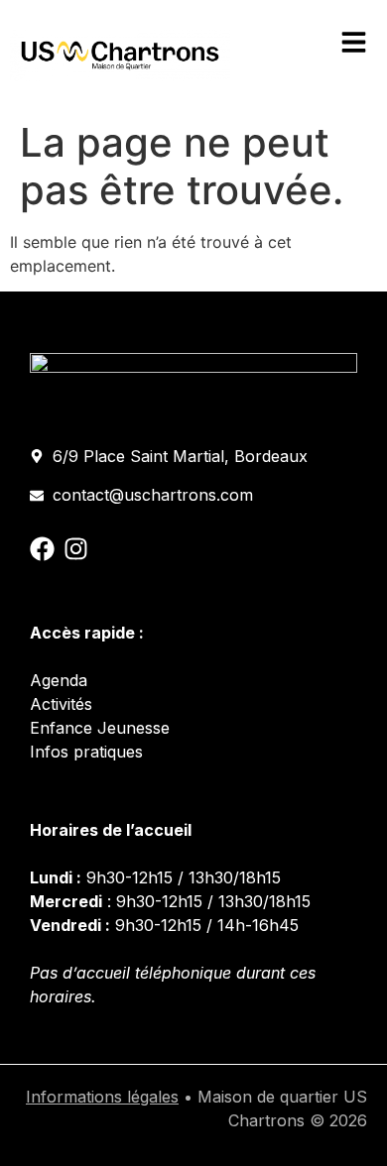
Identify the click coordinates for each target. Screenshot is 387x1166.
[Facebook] (42, 548)
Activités (61, 704)
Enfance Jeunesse (100, 728)
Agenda (58, 680)
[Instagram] (76, 548)
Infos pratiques (86, 751)
